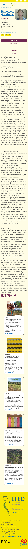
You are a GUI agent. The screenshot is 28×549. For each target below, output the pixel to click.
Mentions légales (11, 536)
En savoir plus (9, 333)
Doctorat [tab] (14, 50)
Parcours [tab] (14, 47)
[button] (25, 0)
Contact (3, 536)
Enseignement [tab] (14, 44)
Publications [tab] (14, 53)
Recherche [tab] (14, 40)
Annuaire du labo (7, 8)
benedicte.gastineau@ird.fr (8, 32)
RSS (20, 536)
